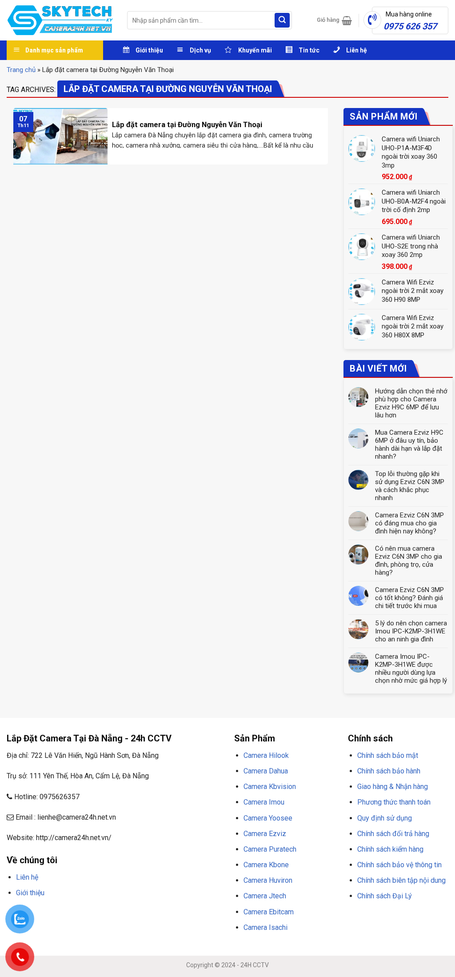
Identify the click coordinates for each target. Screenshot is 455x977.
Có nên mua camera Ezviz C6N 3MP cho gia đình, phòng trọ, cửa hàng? (408, 561)
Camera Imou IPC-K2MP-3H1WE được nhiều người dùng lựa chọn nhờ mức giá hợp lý (411, 669)
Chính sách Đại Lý (384, 896)
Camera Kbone (266, 865)
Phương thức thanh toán (394, 802)
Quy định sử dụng (384, 818)
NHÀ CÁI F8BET (93, 914)
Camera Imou (263, 802)
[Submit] (282, 20)
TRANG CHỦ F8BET (49, 914)
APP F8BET (194, 914)
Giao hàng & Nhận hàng (392, 786)
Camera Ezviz (264, 833)
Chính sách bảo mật (387, 755)
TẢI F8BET (166, 914)
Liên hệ (27, 877)
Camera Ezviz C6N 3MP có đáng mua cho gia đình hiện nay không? (409, 523)
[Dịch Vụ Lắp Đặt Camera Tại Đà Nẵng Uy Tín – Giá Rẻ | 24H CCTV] (60, 20)
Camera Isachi (265, 927)
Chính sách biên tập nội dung (401, 880)
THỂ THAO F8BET (58, 925)
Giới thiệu (30, 893)
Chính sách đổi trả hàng (393, 833)
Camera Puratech (269, 849)
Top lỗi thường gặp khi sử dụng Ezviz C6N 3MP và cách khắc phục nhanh (409, 486)
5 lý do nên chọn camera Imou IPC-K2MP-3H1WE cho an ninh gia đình (411, 631)
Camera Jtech (264, 896)
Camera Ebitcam (268, 912)
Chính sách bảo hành (388, 771)
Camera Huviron (267, 880)
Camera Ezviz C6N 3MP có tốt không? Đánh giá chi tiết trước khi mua (409, 598)
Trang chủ (21, 70)
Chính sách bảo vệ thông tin (399, 865)
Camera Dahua (265, 771)
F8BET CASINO (133, 914)
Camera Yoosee (267, 818)
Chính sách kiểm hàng (390, 849)
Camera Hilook (266, 755)
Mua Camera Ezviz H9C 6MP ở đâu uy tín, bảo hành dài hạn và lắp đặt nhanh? (409, 444)
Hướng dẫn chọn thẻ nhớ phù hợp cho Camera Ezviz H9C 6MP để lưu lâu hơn (411, 403)
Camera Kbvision (269, 786)
